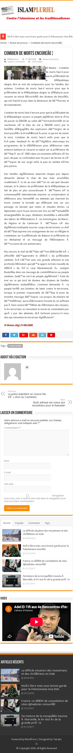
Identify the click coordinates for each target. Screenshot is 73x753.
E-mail (7, 472)
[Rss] (36, 744)
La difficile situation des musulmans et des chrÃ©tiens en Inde (44, 672)
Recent (6, 523)
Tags (47, 523)
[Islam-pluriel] (36, 14)
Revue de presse (19, 42)
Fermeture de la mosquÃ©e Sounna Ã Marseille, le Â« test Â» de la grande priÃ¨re (44, 719)
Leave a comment (16, 62)
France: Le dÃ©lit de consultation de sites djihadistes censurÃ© (44, 702)
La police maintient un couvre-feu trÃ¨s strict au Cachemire (27, 394)
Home (3, 42)
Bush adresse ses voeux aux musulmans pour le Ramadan (48, 403)
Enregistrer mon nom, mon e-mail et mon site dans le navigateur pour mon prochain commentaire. (35, 498)
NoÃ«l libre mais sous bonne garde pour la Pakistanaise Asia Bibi (44, 687)
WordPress (31, 739)
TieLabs (57, 739)
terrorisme (15, 346)
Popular (19, 523)
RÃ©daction (13, 59)
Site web (8, 484)
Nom (6, 460)
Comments (34, 523)
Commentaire (12, 427)
